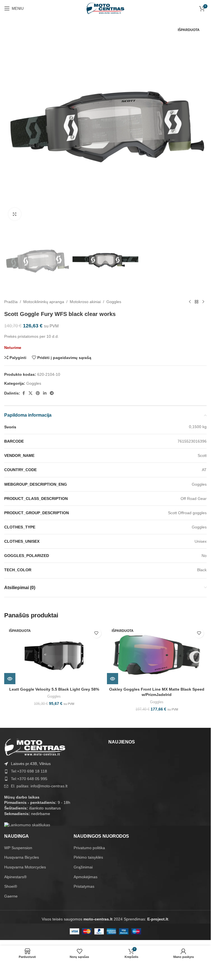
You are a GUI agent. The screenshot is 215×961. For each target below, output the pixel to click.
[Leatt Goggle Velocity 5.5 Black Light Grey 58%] (54, 654)
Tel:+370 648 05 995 (29, 778)
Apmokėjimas (85, 877)
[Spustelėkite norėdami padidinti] (14, 214)
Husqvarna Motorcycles (25, 867)
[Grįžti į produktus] (196, 301)
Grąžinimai (83, 867)
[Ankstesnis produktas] (189, 301)
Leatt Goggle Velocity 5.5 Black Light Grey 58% (54, 689)
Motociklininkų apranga (43, 301)
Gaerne (11, 896)
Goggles (113, 301)
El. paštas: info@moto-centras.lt (39, 786)
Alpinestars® (15, 877)
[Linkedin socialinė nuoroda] (44, 393)
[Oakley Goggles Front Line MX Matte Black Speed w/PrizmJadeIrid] (157, 654)
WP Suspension (18, 848)
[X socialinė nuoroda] (30, 393)
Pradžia (11, 301)
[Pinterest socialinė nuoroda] (37, 393)
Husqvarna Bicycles (21, 857)
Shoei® (10, 886)
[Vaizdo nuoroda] (35, 747)
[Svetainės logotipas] (105, 8)
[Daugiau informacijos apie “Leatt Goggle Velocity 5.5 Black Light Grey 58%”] (9, 678)
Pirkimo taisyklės (88, 857)
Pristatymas (84, 886)
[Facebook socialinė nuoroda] (23, 393)
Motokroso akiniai (85, 301)
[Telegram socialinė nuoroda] (51, 393)
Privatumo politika (89, 848)
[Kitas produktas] (203, 301)
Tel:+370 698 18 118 (29, 771)
